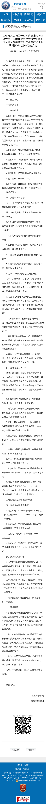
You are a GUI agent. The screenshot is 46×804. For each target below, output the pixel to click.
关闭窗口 (30, 750)
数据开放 (40, 20)
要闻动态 (28, 14)
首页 (5, 14)
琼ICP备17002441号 (21, 778)
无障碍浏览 (41, 4)
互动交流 (28, 20)
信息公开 (40, 14)
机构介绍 (17, 14)
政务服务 (17, 20)
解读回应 (5, 20)
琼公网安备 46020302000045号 (29, 780)
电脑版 (26, 765)
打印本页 (15, 750)
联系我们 (26, 769)
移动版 (20, 765)
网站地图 (18, 769)
